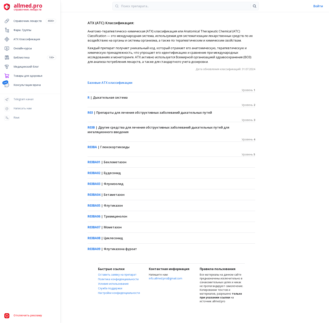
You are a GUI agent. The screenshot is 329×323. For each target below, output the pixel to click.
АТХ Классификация (27, 39)
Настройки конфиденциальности (119, 293)
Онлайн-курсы (23, 48)
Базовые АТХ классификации (110, 83)
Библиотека (34, 57)
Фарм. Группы (22, 30)
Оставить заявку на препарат (117, 274)
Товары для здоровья (28, 76)
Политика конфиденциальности (118, 279)
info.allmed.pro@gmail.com (165, 278)
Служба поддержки (110, 288)
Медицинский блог (26, 66)
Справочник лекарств (34, 21)
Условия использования (113, 283)
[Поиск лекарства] (255, 6)
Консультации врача (27, 85)
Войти (318, 6)
